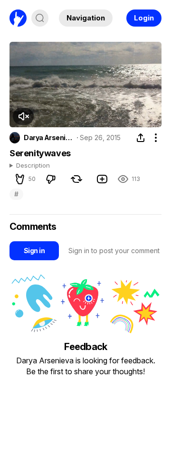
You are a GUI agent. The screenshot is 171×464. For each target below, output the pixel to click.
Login (144, 17)
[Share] (140, 137)
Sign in (34, 250)
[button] (23, 116)
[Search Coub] (39, 18)
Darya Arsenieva (48, 137)
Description (33, 165)
